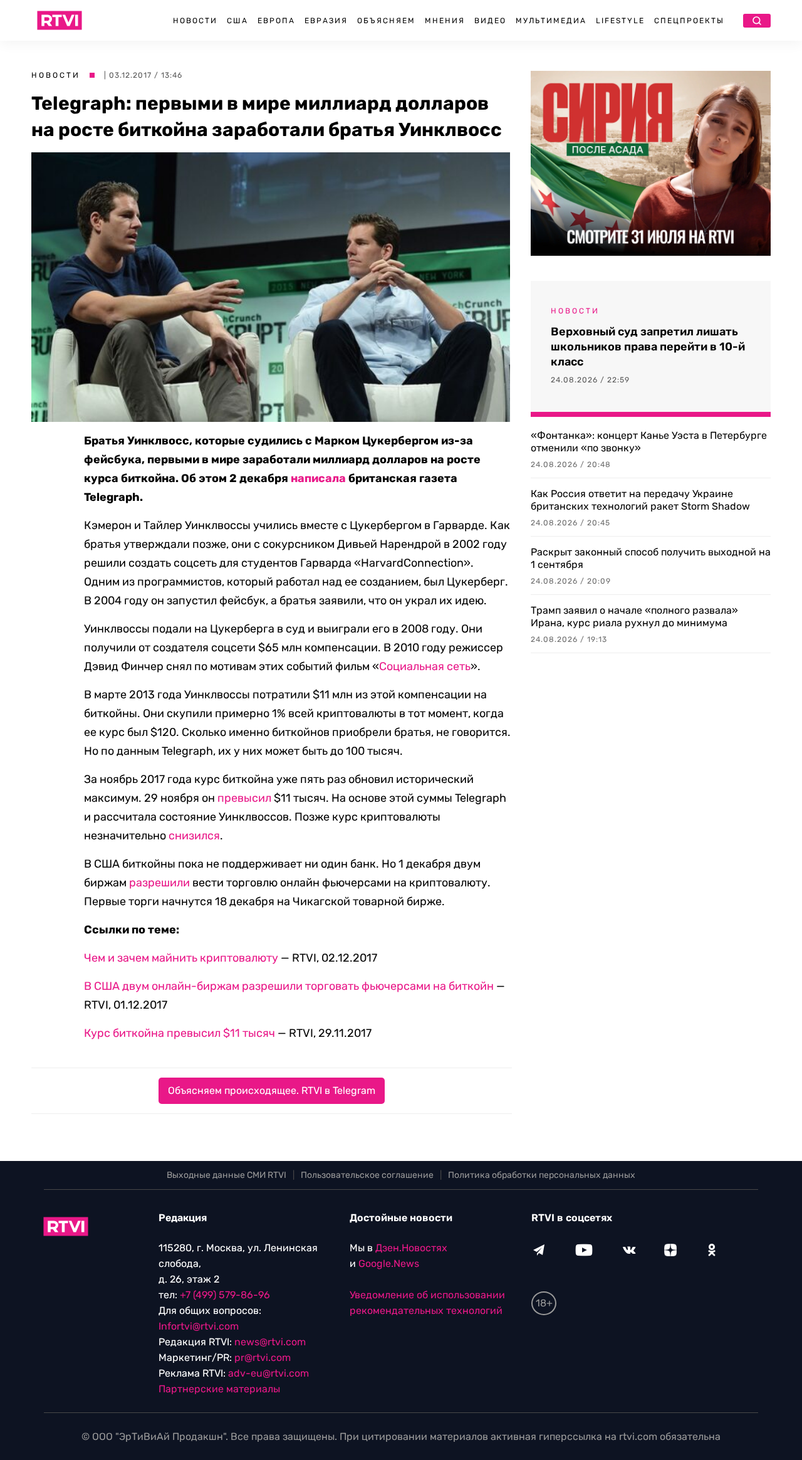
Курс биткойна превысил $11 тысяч (179, 1033)
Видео (490, 20)
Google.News (388, 1263)
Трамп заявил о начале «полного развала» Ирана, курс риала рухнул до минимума (634, 616)
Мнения (445, 20)
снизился (194, 836)
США (237, 20)
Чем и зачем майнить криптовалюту (181, 958)
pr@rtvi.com (262, 1357)
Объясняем (386, 20)
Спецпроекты (689, 20)
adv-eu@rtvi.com (268, 1373)
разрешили (159, 883)
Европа (276, 20)
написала (318, 478)
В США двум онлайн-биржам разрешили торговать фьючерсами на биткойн (289, 986)
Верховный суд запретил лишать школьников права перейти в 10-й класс (648, 347)
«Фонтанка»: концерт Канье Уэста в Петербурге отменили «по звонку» (649, 441)
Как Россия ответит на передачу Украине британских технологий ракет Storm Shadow (640, 500)
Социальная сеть (425, 666)
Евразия (326, 20)
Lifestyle (620, 20)
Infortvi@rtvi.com (199, 1326)
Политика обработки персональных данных (541, 1175)
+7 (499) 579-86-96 (225, 1295)
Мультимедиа (551, 20)
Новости (195, 20)
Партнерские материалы (219, 1389)
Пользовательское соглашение (367, 1175)
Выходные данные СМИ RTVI (226, 1175)
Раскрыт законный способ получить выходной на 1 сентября (651, 558)
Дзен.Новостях (411, 1248)
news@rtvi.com (270, 1342)
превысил (244, 798)
